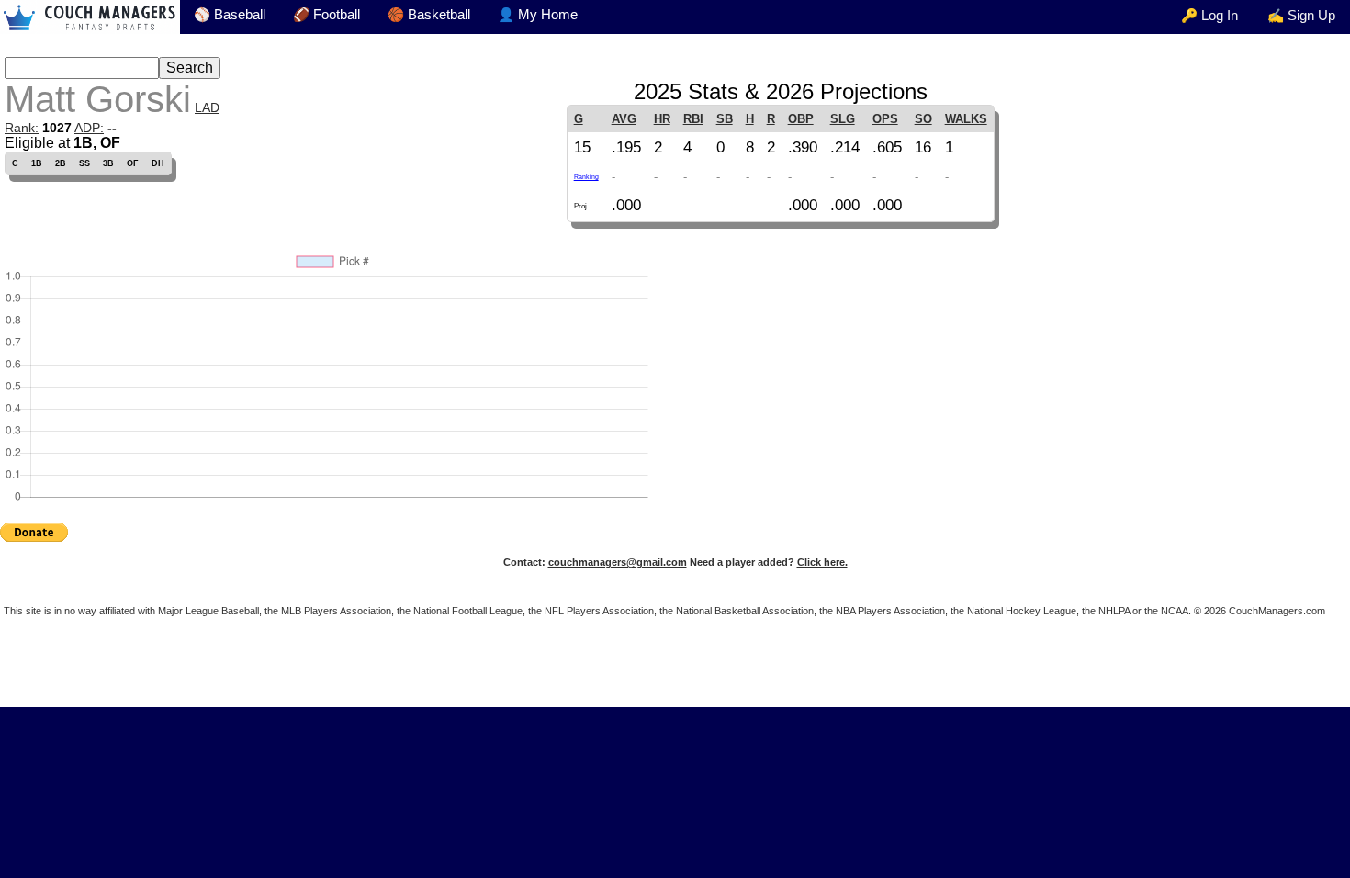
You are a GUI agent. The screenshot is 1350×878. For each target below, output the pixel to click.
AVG (624, 119)
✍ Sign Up (1301, 15)
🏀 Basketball (429, 14)
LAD (207, 107)
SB (724, 119)
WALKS (966, 119)
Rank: (22, 127)
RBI (693, 119)
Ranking (586, 177)
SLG (842, 119)
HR (662, 119)
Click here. (822, 562)
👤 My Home (538, 14)
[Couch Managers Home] (90, 17)
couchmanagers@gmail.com (617, 562)
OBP (801, 119)
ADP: (89, 127)
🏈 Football (326, 14)
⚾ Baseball (229, 14)
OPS (885, 119)
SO (923, 119)
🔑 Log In (1209, 15)
